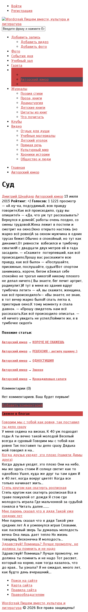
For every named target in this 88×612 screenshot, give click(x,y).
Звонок (37, 370)
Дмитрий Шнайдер (18, 196)
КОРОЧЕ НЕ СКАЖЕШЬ (48, 342)
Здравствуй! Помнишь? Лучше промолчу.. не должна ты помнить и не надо (40, 546)
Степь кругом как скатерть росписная (34, 487)
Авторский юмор (49, 196)
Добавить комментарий (22, 405)
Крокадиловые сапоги (49, 379)
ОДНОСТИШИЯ (43, 361)
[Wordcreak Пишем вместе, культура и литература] (42, 24)
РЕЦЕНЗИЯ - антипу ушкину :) (54, 351)
